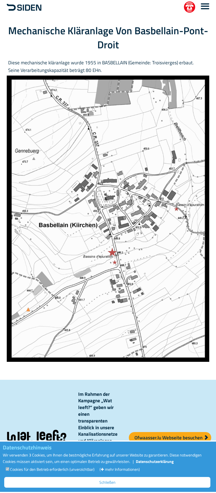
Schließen (107, 482)
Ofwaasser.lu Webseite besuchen (169, 437)
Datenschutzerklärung (155, 461)
